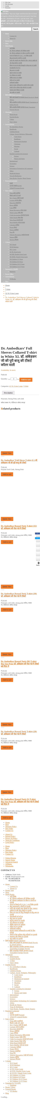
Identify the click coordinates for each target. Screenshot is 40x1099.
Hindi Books (9, 894)
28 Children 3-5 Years (17, 1075)
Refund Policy (10, 836)
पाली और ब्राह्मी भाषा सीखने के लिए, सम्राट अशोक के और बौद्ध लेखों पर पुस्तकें (23, 909)
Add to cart (26, 380)
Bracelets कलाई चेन (16, 1029)
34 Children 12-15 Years (18, 1081)
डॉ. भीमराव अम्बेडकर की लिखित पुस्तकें (22, 898)
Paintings (13, 1085)
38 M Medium (15, 1065)
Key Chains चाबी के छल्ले (18, 1025)
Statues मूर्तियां (14, 1057)
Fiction (16, 991)
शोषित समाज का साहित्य (17, 925)
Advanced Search (11, 862)
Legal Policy (9, 842)
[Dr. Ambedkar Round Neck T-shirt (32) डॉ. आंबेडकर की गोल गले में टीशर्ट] (20, 516)
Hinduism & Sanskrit (21, 979)
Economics (14, 997)
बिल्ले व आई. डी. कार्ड (16, 1023)
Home (7, 285)
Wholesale (9, 955)
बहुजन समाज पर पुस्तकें (17, 921)
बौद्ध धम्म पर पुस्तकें (16, 919)
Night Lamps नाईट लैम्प (18, 1037)
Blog (7, 824)
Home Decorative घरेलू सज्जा (20, 1035)
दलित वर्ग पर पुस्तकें (16, 927)
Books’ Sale (9, 890)
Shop (7, 892)
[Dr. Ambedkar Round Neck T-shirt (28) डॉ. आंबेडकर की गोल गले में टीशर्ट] (20, 721)
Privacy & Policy (11, 838)
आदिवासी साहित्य (15, 929)
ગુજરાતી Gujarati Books (18, 1017)
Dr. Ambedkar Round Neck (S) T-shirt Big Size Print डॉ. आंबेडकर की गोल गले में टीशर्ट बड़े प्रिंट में (20, 801)
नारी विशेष (13, 896)
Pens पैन (12, 1053)
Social (16, 985)
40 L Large (14, 1067)
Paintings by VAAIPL (13, 1083)
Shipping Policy (11, 826)
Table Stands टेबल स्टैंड (18, 1041)
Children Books (15, 971)
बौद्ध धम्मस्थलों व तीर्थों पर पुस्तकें (20, 906)
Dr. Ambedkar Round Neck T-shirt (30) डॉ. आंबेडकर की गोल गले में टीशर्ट (19, 594)
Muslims (17, 983)
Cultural (17, 987)
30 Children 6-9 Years (17, 1077)
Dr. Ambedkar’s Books (18, 967)
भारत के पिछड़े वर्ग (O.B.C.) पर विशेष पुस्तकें (24, 904)
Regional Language (12, 1011)
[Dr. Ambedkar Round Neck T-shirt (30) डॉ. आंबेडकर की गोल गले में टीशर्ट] (20, 584)
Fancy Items (14, 963)
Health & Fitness (16, 1005)
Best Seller (9, 828)
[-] (9, 379)
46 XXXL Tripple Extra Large (20, 1073)
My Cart (7, 2)
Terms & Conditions (12, 840)
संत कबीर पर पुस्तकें (16, 939)
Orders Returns (10, 858)
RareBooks (14, 969)
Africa (12, 1003)
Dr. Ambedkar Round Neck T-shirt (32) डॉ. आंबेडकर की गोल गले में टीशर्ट (19, 527)
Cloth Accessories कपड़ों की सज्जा (21, 1039)
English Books (15, 959)
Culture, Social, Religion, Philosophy (23, 973)
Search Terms (10, 860)
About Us (8, 834)
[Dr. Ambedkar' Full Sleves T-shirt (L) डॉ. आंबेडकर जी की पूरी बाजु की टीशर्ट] (20, 450)
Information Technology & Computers (23, 1001)
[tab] (8, 393)
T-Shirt (7, 289)
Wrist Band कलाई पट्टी (18, 1043)
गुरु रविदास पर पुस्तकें (17, 923)
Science (12, 999)
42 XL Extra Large (12, 293)
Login (7, 6)
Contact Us (9, 831)
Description (8, 393)
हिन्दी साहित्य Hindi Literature (15, 941)
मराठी (11, 1013)
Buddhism (17, 977)
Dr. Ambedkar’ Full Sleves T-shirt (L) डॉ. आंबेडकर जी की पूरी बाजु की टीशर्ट (19, 461)
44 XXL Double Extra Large (20, 1071)
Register (7, 7)
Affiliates (8, 864)
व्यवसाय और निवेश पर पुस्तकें (19, 937)
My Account (9, 4)
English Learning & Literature (20, 989)
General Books (10, 1089)
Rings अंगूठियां (14, 1031)
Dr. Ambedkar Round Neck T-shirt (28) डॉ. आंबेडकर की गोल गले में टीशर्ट (19, 732)
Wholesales (9, 866)
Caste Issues (18, 975)
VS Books (13, 1091)
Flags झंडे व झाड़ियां (16, 1021)
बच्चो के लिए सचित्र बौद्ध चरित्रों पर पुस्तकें (23, 935)
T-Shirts (8, 1061)
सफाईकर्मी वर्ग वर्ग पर (16, 917)
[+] (18, 379)
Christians (17, 981)
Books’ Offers (10, 1087)
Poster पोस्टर (14, 1049)
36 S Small (13, 1063)
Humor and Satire (20, 993)
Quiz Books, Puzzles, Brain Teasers (22, 1009)
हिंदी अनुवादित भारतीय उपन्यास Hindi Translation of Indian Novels (22, 948)
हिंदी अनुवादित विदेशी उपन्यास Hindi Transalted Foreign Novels (21, 952)
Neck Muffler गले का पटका (19, 1045)
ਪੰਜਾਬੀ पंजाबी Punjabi (17, 1015)
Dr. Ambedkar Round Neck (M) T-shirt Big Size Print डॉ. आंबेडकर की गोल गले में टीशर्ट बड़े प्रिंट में (20, 663)
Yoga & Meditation (16, 1007)
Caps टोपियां (14, 1033)
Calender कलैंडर (15, 1047)
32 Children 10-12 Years (18, 1079)
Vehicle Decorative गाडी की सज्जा (21, 1055)
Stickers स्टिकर (15, 1059)
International (14, 995)
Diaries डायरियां (15, 1051)
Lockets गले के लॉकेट (17, 1027)
